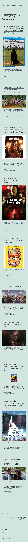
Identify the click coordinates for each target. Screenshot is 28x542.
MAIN (14, 314)
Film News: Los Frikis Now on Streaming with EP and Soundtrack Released (14, 90)
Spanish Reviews (13, 5)
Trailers (14, 170)
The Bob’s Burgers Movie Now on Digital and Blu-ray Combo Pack (14, 240)
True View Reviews (6, 2)
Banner (8, 170)
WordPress (9, 538)
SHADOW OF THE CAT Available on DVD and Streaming (12, 180)
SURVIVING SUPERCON (13, 287)
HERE (3, 532)
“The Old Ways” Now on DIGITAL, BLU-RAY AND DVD (13, 324)
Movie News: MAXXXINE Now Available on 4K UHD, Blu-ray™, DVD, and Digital (14, 130)
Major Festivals (7, 5)
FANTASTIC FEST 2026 (18, 512)
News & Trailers (19, 5)
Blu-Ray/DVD (11, 170)
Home (3, 5)
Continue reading (6, 116)
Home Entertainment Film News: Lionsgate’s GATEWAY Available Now (13, 462)
